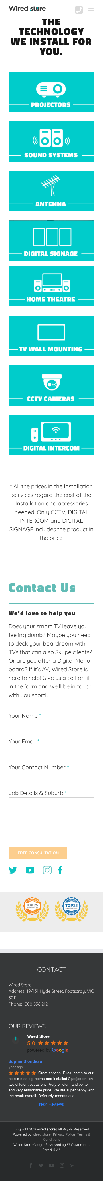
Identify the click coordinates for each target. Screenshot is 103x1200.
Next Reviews (51, 1104)
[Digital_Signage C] (51, 223)
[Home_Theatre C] (51, 269)
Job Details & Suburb (36, 792)
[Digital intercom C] (51, 417)
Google (39, 1144)
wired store (42, 1134)
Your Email (22, 741)
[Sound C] (51, 124)
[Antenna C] (51, 173)
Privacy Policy (64, 1134)
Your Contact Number (37, 767)
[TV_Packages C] (51, 318)
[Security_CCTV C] (51, 368)
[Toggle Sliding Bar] (79, 10)
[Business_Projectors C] (51, 74)
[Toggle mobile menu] (91, 9)
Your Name (23, 715)
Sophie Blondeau (25, 1061)
